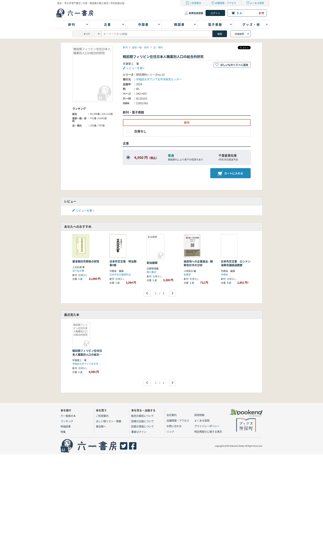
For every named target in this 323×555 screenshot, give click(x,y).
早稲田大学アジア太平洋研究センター (159, 79)
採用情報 (199, 415)
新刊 (125, 47)
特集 (63, 431)
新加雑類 (152, 263)
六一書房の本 (68, 415)
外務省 (224, 274)
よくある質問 (257, 3)
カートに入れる (233, 173)
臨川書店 (151, 272)
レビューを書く (85, 210)
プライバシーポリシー (207, 426)
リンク (170, 431)
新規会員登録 (196, 13)
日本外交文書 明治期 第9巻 (124, 263)
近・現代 (158, 47)
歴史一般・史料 (140, 47)
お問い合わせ (174, 426)
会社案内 (172, 415)
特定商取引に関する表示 (208, 431)
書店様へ (101, 426)
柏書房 (187, 274)
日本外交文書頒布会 (120, 274)
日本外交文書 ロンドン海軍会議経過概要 (235, 263)
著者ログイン (138, 431)
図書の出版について (142, 421)
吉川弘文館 (78, 270)
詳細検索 (239, 33)
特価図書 (66, 426)
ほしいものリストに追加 (234, 64)
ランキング (67, 421)
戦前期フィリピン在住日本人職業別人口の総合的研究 (87, 354)
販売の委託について (142, 415)
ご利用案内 (195, 3)
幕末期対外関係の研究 (85, 261)
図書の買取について (142, 426)
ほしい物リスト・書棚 (108, 421)
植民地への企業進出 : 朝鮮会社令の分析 (198, 263)
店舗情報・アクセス (225, 3)
